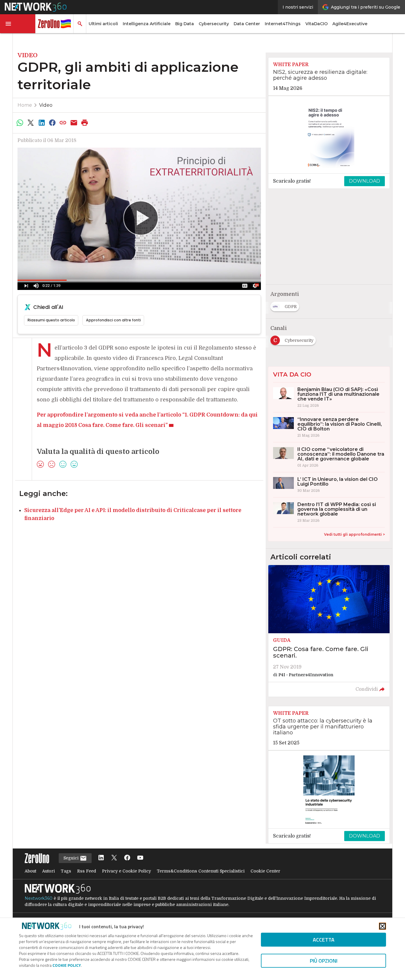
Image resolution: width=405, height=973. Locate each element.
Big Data (184, 23)
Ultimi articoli (103, 23)
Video (45, 105)
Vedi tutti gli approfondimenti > (354, 534)
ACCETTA (323, 940)
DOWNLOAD (364, 181)
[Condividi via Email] (74, 122)
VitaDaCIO (316, 23)
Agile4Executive (349, 23)
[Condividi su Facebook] (52, 122)
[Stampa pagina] (85, 122)
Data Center (247, 23)
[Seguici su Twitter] (114, 858)
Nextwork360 (38, 898)
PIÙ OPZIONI (323, 961)
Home (24, 105)
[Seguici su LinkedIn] (101, 858)
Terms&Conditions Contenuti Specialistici (201, 871)
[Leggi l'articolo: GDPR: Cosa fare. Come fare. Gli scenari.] (329, 631)
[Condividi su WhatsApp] (20, 122)
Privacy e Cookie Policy (126, 871)
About (30, 871)
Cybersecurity (214, 23)
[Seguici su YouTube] (140, 858)
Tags (66, 871)
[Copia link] (63, 122)
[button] (18, 23)
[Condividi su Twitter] (30, 122)
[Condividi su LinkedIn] (41, 122)
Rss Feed (86, 871)
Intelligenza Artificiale (146, 23)
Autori (48, 871)
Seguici (71, 858)
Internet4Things (283, 23)
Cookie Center (265, 871)
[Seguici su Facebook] (127, 858)
